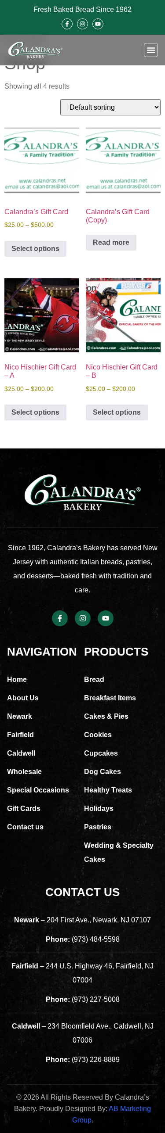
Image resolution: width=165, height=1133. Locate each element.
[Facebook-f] (67, 23)
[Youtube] (97, 23)
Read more (111, 242)
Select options (35, 248)
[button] (151, 50)
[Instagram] (82, 23)
